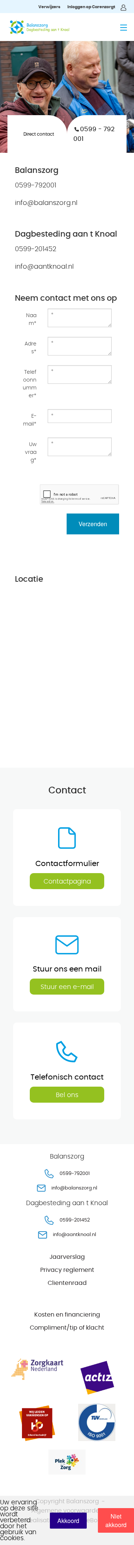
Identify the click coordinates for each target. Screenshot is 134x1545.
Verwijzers (49, 7)
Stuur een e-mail (67, 987)
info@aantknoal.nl (74, 1235)
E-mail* (29, 420)
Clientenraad (67, 1283)
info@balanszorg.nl (74, 1188)
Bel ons (67, 1095)
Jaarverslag (67, 1257)
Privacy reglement (67, 1270)
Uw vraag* (30, 452)
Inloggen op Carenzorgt (91, 7)
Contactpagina (67, 881)
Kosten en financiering (67, 1315)
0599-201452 (75, 1220)
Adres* (30, 347)
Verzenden (93, 523)
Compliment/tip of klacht (67, 1328)
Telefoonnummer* (29, 384)
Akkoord (68, 1520)
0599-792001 (75, 1173)
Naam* (31, 319)
